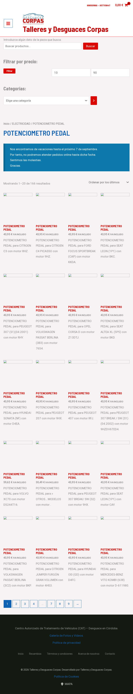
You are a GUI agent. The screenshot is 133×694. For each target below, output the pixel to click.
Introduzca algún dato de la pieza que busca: (32, 39)
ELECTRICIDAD (21, 123)
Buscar (90, 46)
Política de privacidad (67, 642)
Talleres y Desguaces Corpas (65, 28)
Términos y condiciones (60, 653)
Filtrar (9, 71)
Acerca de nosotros (88, 653)
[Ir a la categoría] (94, 100)
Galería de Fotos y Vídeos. (67, 635)
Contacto (110, 653)
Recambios (35, 653)
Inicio (6, 123)
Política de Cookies (66, 676)
